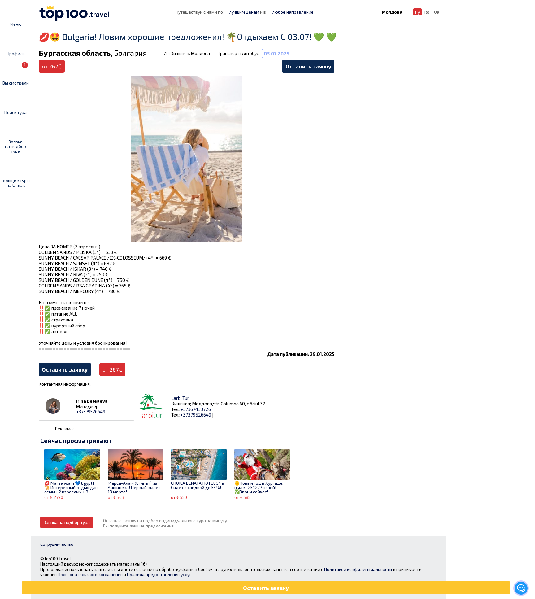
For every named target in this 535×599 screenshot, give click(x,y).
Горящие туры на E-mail (16, 182)
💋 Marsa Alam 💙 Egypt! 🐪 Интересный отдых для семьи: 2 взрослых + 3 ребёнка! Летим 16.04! (71, 488)
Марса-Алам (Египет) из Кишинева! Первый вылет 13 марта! (134, 487)
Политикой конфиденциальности (358, 569)
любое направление (293, 12)
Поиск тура (15, 112)
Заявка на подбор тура (15, 146)
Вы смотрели (15, 73)
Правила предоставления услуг (159, 574)
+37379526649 (90, 411)
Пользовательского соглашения (90, 574)
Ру (417, 12)
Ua (436, 12)
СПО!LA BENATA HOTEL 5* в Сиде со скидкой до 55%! (197, 485)
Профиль (16, 53)
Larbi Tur (180, 398)
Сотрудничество (56, 544)
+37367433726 (195, 409)
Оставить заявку (308, 66)
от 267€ (112, 369)
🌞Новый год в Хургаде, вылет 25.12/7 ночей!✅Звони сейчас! (258, 487)
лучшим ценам (244, 12)
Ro (426, 12)
